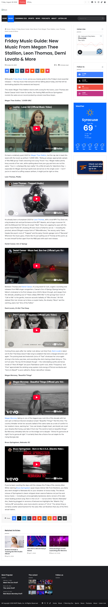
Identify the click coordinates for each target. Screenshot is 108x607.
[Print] (65, 518)
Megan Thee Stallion (38, 155)
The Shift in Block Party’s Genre (36, 550)
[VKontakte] (37, 71)
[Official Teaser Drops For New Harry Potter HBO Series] (48, 593)
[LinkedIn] (17, 71)
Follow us (59, 575)
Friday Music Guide (20, 79)
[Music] (4, 10)
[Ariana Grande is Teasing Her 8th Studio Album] (14, 542)
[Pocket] (47, 71)
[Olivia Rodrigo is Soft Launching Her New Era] (58, 541)
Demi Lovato (56, 351)
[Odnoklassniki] (42, 71)
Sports (31, 18)
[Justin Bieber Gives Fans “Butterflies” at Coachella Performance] (40, 582)
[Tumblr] (22, 71)
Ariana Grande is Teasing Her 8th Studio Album (13, 552)
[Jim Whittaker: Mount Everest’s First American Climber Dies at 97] (48, 582)
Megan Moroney (11, 418)
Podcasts (46, 18)
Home (4, 18)
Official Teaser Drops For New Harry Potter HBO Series (45, 2)
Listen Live (62, 18)
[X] (12, 71)
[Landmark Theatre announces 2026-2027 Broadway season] (32, 582)
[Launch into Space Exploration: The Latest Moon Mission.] (32, 593)
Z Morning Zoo (21, 18)
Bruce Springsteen (23, 488)
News (38, 18)
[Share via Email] (60, 518)
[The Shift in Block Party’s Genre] (36, 541)
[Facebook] (7, 71)
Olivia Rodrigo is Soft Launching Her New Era (58, 550)
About (54, 18)
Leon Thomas (39, 220)
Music (10, 18)
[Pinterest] (27, 71)
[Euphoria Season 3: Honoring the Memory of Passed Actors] (32, 587)
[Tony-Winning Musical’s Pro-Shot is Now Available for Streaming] (48, 587)
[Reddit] (32, 71)
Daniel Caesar (27, 287)
